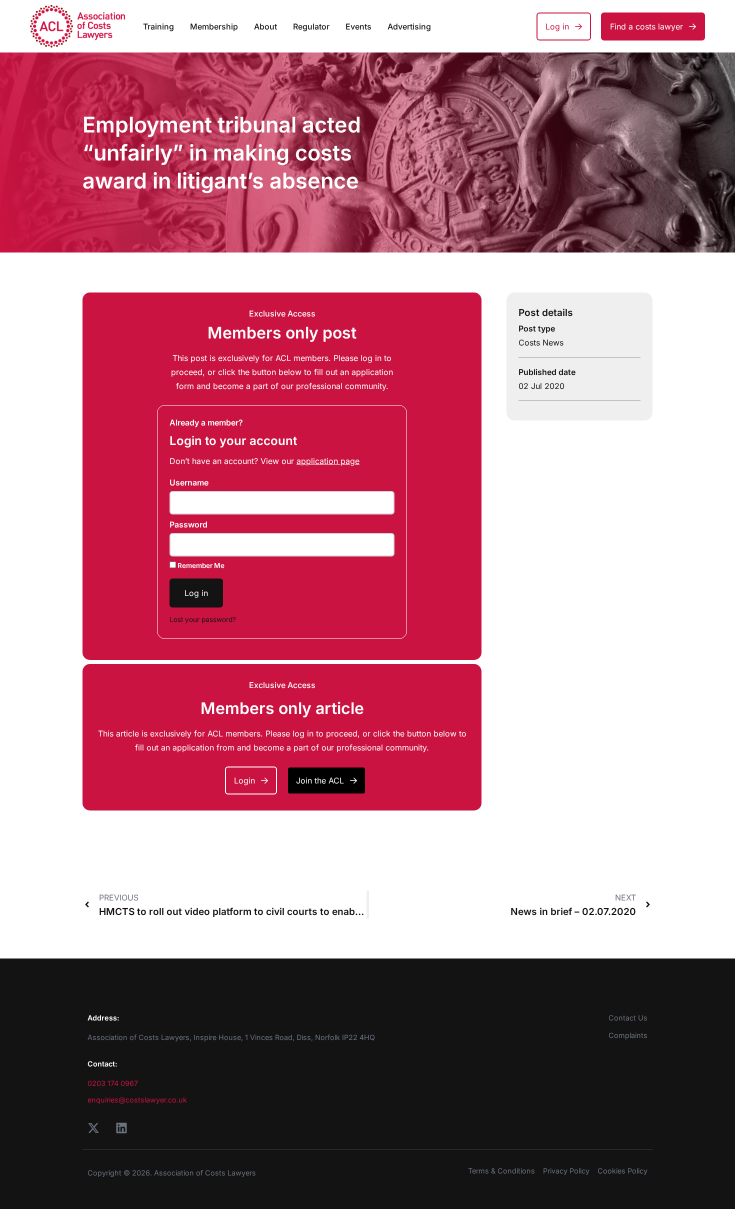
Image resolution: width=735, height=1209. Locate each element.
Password (189, 525)
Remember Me (200, 566)
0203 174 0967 (113, 1083)
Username (189, 483)
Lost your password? (203, 620)
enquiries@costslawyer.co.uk (137, 1100)
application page (328, 461)
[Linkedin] (122, 1128)
